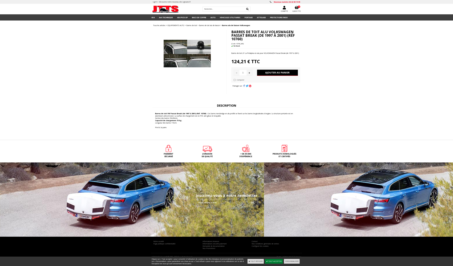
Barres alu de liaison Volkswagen (236, 25)
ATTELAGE (261, 17)
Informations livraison (211, 241)
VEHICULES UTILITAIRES (230, 17)
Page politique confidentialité (164, 244)
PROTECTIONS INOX (279, 17)
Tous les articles (159, 25)
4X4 (153, 17)
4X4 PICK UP (182, 17)
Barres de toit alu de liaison (209, 25)
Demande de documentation (214, 246)
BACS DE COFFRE (199, 17)
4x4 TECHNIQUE (166, 17)
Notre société (158, 241)
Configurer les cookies (260, 246)
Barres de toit (191, 25)
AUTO (213, 17)
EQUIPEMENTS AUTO (176, 25)
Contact (255, 241)
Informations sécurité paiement (215, 244)
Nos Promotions (209, 248)
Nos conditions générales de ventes (265, 244)
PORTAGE (249, 17)
